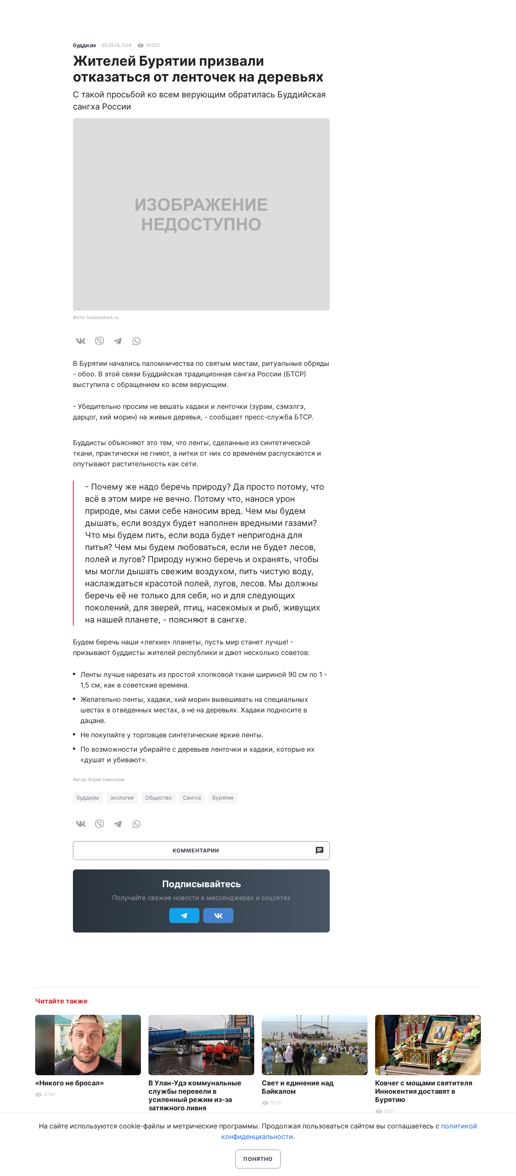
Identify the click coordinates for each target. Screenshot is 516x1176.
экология (122, 797)
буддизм (84, 45)
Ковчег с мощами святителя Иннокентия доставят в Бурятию (423, 1091)
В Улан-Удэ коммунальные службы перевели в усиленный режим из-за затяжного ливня (194, 1095)
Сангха (192, 797)
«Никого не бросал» (69, 1083)
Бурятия (222, 797)
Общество (158, 797)
